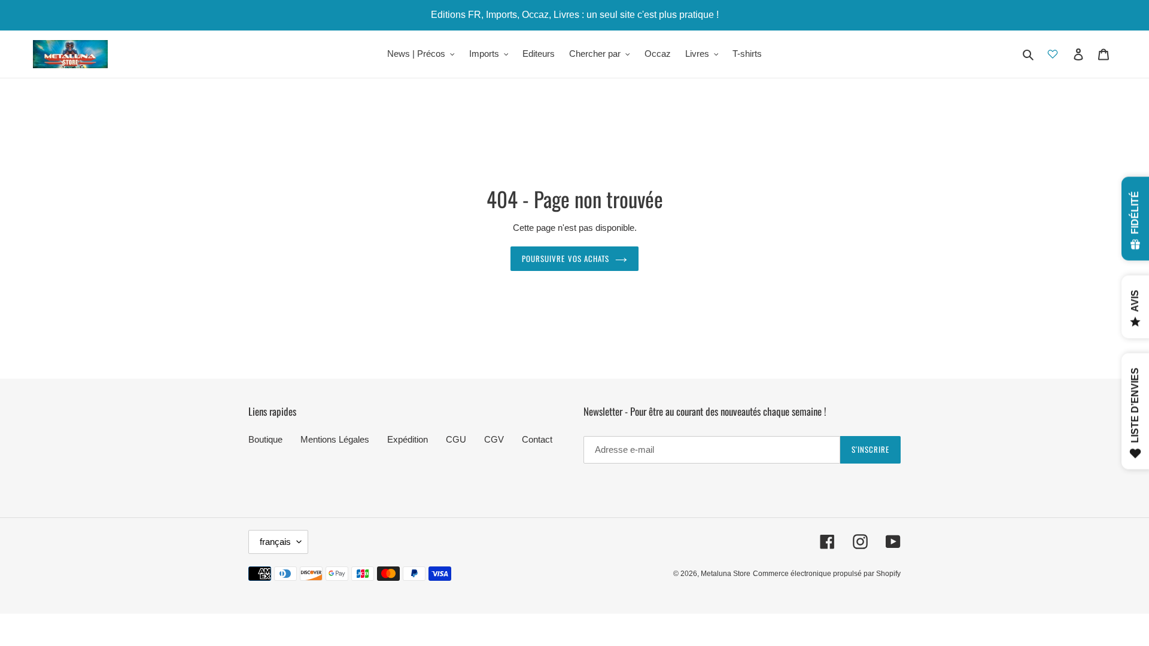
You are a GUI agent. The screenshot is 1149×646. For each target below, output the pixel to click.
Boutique (265, 439)
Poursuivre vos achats (565, 258)
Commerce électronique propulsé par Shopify (827, 573)
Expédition (407, 439)
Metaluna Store (725, 573)
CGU (456, 439)
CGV (494, 439)
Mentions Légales (334, 439)
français (275, 542)
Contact (537, 439)
